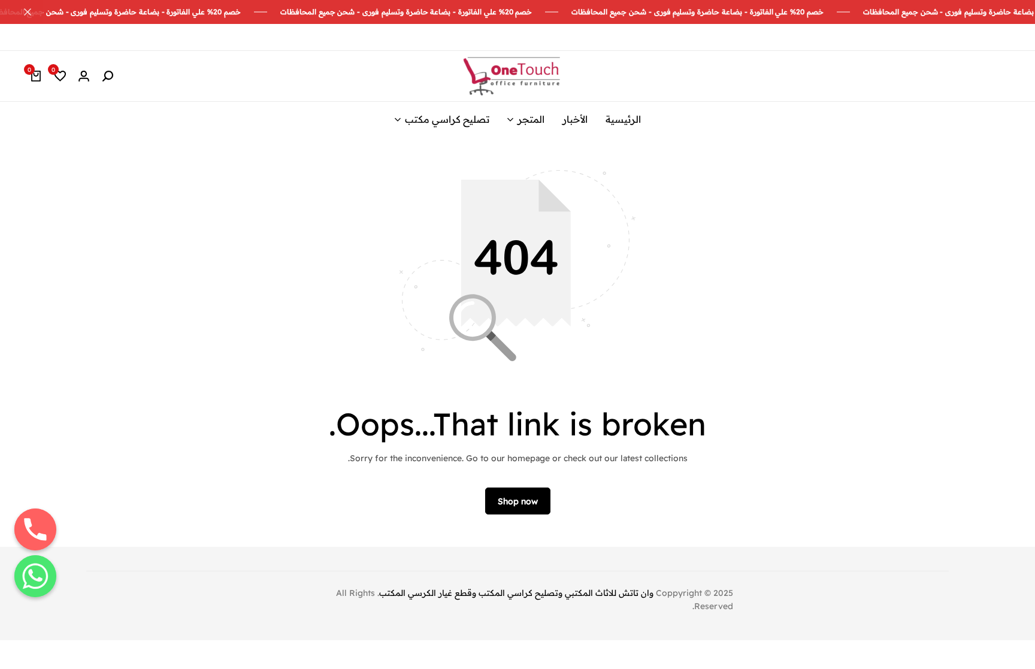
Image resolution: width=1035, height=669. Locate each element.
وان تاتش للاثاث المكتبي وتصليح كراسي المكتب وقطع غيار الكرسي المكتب (516, 593)
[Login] (84, 76)
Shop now (518, 501)
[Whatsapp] (35, 576)
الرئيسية (623, 119)
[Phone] (35, 529)
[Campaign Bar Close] (21, 12)
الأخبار (575, 119)
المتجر (531, 119)
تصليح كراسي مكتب (447, 119)
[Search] (108, 76)
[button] (60, 76)
